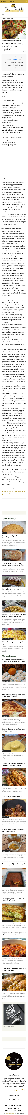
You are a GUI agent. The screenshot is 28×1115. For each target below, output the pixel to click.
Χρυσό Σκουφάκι (9, 1113)
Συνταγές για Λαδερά (15, 40)
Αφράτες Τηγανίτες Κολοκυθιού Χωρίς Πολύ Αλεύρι (13, 900)
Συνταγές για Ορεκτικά (7, 921)
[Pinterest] (18, 1099)
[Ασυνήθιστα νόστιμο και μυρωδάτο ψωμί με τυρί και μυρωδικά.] (14, 606)
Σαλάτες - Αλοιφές (6, 751)
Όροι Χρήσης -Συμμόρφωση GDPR (13, 1107)
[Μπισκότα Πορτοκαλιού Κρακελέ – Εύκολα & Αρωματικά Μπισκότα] (14, 673)
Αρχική (4, 18)
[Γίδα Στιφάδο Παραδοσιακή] (14, 808)
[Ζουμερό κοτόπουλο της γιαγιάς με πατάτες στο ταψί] (14, 982)
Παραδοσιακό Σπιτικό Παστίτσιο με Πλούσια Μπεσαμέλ (13, 695)
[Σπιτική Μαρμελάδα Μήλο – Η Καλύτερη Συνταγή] (14, 843)
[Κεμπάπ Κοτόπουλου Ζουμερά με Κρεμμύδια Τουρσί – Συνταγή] (14, 777)
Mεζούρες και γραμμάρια (14, 1110)
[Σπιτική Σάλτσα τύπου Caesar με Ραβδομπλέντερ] (14, 743)
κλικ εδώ (15, 59)
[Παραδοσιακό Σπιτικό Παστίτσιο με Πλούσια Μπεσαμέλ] (14, 708)
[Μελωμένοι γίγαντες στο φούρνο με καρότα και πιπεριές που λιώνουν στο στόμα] (14, 947)
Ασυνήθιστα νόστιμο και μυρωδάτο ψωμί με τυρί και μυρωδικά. (14, 615)
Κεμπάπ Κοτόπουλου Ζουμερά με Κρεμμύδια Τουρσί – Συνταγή (13, 764)
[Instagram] (14, 1099)
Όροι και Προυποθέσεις (13, 1105)
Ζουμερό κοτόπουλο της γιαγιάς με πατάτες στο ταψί (14, 969)
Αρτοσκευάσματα (6, 681)
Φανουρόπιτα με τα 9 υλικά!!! (12, 589)
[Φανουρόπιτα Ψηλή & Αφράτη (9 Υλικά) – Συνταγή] (14, 527)
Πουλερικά (4, 785)
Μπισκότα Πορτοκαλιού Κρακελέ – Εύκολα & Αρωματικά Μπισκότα (14, 660)
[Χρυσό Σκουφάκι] (14, 8)
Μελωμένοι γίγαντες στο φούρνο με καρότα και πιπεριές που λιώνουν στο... (14, 934)
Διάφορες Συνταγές (6, 560)
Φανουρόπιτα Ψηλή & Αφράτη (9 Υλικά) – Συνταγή (13, 537)
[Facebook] (9, 1099)
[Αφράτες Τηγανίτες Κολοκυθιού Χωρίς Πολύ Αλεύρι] (14, 912)
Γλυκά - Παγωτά (6, 851)
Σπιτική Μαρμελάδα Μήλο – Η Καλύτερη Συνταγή (13, 830)
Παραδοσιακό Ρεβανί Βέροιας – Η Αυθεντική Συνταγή (13, 865)
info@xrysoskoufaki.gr (18, 1090)
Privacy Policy (13, 1108)
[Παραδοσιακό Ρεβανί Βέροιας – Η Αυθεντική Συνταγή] (14, 877)
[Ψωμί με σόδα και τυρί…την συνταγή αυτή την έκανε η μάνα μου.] (14, 555)
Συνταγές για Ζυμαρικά (7, 639)
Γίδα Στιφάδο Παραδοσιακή (12, 796)
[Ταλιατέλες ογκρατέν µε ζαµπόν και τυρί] (14, 634)
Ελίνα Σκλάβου (5, 716)
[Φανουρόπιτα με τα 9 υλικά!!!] (14, 581)
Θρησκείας (4, 533)
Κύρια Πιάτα (10, 18)
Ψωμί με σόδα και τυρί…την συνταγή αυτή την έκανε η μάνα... (13, 564)
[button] (2, 15)
